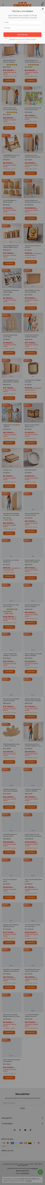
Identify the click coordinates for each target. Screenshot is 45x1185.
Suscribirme (22, 35)
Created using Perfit (22, 42)
